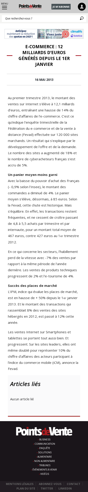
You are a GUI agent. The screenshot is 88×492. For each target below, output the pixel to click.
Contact (73, 484)
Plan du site (25, 488)
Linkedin (65, 488)
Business (44, 439)
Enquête (44, 448)
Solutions (44, 452)
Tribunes (44, 465)
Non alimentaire (44, 461)
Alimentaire (44, 456)
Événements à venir (44, 469)
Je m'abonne (61, 6)
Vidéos (44, 473)
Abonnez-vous (50, 484)
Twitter (47, 488)
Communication (45, 443)
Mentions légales (19, 484)
